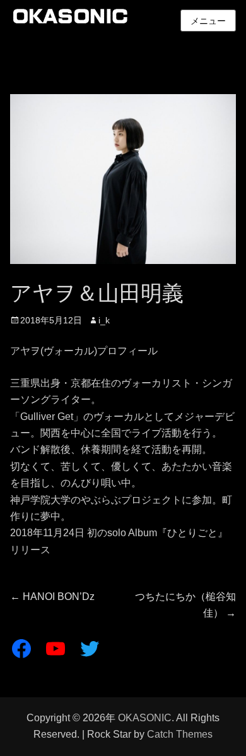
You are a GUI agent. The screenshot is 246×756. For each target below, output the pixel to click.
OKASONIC (145, 717)
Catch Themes (180, 734)
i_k (104, 320)
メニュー (208, 21)
